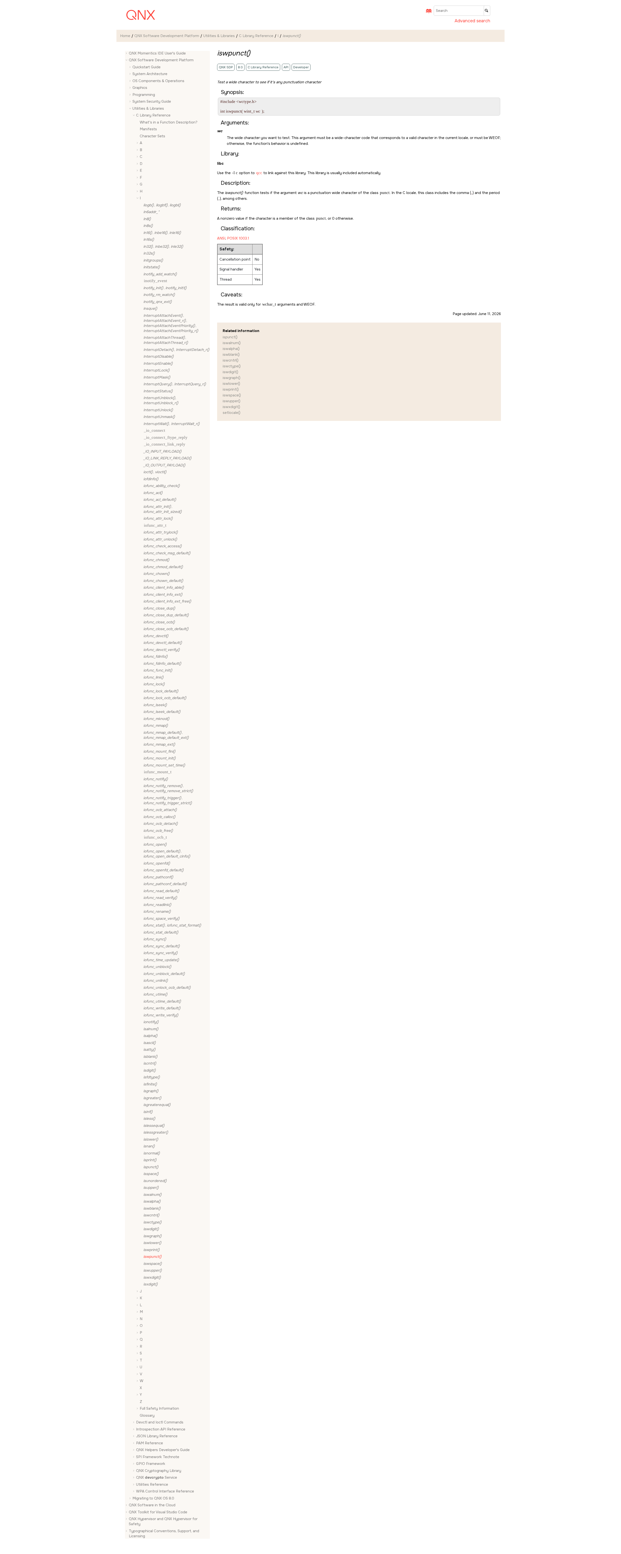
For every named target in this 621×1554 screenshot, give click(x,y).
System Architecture (149, 74)
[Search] (487, 11)
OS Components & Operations (158, 80)
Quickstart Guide (146, 67)
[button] (127, 53)
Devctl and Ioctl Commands (159, 1422)
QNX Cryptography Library (158, 1470)
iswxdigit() (231, 406)
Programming (143, 94)
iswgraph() (231, 377)
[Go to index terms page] (427, 12)
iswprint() (231, 389)
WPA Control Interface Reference (165, 1491)
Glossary (147, 1415)
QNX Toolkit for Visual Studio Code (158, 1512)
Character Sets (152, 136)
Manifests (148, 129)
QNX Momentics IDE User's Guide (157, 53)
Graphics (139, 87)
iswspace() (232, 395)
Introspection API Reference (160, 1429)
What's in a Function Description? (168, 122)
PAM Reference (149, 1443)
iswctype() (232, 366)
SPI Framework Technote (157, 1456)
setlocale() (231, 412)
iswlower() (231, 383)
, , (162, 205)
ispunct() (230, 337)
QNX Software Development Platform (166, 35)
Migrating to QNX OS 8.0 (153, 1498)
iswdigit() (230, 372)
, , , (170, 323)
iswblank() (231, 354)
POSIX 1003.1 (238, 238)
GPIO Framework (150, 1463)
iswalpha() (231, 348)
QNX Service (156, 1477)
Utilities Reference (152, 1484)
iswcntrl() (230, 360)
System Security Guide (151, 101)
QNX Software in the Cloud (152, 1505)
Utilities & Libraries (219, 35)
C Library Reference (256, 35)
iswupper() (231, 401)
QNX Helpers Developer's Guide (163, 1450)
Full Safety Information (159, 1408)
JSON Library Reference (157, 1436)
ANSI (221, 238)
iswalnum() (232, 342)
